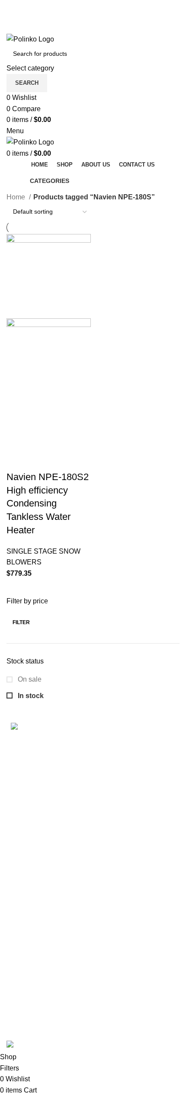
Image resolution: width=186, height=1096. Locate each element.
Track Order (24, 975)
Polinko (42, 1034)
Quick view (40, 438)
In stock (30, 695)
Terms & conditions (35, 899)
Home (16, 197)
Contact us (22, 1007)
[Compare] (64, 438)
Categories (49, 181)
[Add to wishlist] (17, 460)
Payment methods (34, 959)
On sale (29, 679)
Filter (21, 622)
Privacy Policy (28, 931)
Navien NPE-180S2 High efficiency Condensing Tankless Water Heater (47, 503)
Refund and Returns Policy (47, 915)
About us (20, 1024)
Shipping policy (30, 882)
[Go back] (17, 181)
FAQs (15, 991)
